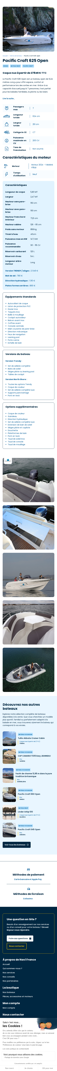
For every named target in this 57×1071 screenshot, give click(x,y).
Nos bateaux (9, 992)
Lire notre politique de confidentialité (16, 1049)
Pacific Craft (28, 66)
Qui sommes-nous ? (12, 968)
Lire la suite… (9, 98)
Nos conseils (9, 976)
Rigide (5, 66)
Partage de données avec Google (17, 1057)
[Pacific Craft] (8, 460)
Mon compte (9, 1008)
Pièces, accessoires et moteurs (18, 996)
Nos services (9, 972)
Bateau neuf (15, 66)
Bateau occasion (25, 734)
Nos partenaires (10, 981)
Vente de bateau (16, 56)
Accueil (5, 56)
